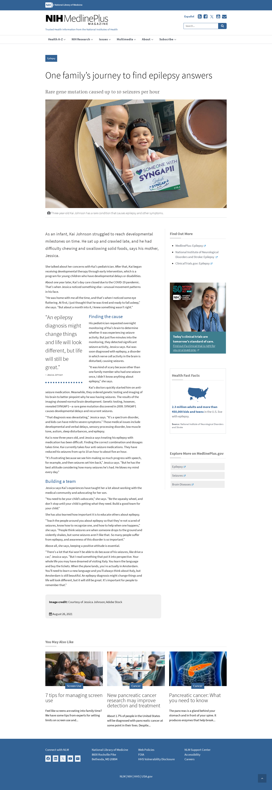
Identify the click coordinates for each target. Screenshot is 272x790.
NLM (122, 776)
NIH (129, 776)
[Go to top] (262, 778)
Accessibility (192, 754)
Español (189, 16)
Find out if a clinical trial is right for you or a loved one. (194, 348)
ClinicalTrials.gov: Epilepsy (192, 263)
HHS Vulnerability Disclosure (156, 759)
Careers (189, 759)
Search (222, 26)
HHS (137, 776)
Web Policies (146, 750)
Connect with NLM (57, 750)
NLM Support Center (197, 750)
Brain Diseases (181, 484)
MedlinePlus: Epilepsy (189, 246)
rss (199, 16)
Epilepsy (51, 58)
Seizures (177, 475)
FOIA (141, 754)
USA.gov (147, 776)
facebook (204, 16)
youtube (217, 16)
